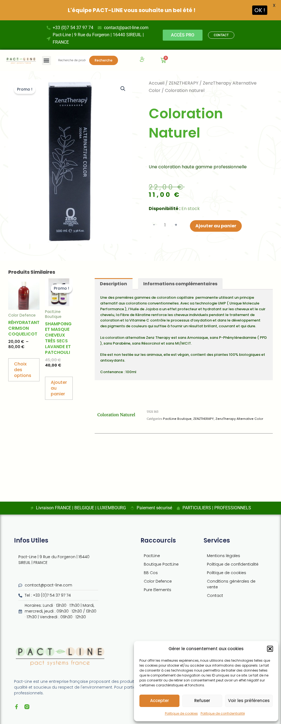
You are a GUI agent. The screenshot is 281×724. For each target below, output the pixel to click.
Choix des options (22, 370)
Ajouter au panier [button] (59, 388)
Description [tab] (113, 284)
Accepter (159, 700)
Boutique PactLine (161, 564)
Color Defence (158, 581)
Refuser (202, 700)
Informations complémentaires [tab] (180, 284)
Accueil (156, 83)
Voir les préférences (249, 700)
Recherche (104, 60)
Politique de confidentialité (223, 713)
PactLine (152, 555)
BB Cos (151, 572)
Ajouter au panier (215, 226)
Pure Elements (157, 589)
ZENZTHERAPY (183, 83)
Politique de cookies (181, 713)
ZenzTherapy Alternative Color (239, 419)
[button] (270, 649)
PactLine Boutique (177, 419)
